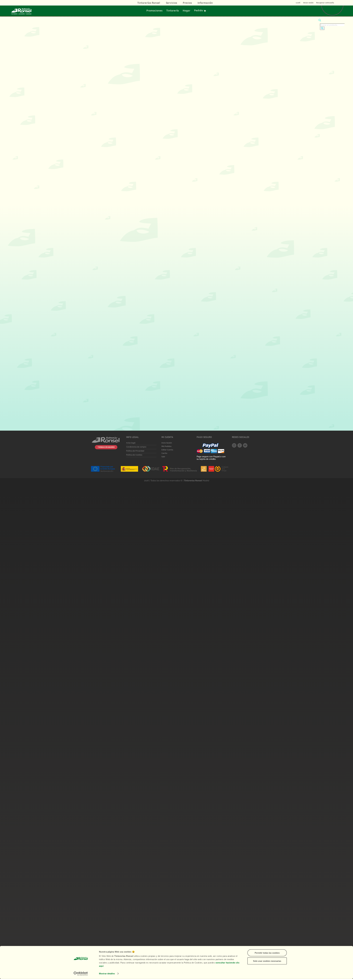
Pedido (198, 11)
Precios (187, 3)
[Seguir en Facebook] (239, 445)
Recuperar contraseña (325, 3)
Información (205, 3)
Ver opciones (109, 272)
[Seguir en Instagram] (234, 445)
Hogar (186, 11)
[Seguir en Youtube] (245, 445)
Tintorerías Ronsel (148, 3)
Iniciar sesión (308, 3)
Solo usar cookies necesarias (267, 961)
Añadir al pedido (146, 184)
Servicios (171, 3)
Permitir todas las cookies (267, 953)
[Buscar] (322, 28)
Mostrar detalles (107, 973)
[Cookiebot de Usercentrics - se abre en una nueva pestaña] (81, 974)
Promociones (154, 11)
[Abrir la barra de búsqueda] (320, 20)
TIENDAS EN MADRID (106, 447)
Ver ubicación (112, 368)
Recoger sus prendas (118, 121)
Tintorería (172, 11)
